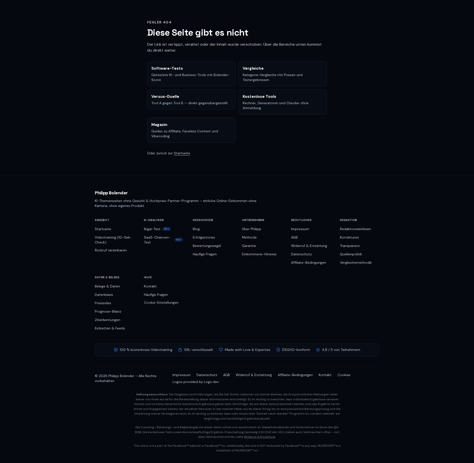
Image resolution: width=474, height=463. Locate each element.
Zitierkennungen (107, 320)
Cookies (344, 375)
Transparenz (350, 245)
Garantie (249, 245)
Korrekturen (349, 237)
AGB (294, 237)
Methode (249, 237)
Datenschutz (301, 254)
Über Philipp (251, 229)
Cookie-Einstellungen (161, 302)
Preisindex (103, 303)
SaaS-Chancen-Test (163, 239)
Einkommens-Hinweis (259, 254)
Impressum (300, 229)
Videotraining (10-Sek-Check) (113, 239)
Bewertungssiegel (207, 245)
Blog (196, 229)
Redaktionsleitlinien (355, 229)
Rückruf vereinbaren (111, 250)
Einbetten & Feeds (110, 328)
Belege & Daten (107, 286)
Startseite (182, 153)
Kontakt (150, 286)
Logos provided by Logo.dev (196, 382)
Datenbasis (104, 294)
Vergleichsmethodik (356, 262)
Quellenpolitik (351, 254)
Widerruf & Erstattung (309, 245)
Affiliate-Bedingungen (308, 262)
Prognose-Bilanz (108, 311)
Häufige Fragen (205, 254)
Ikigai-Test (157, 229)
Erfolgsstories (204, 237)
